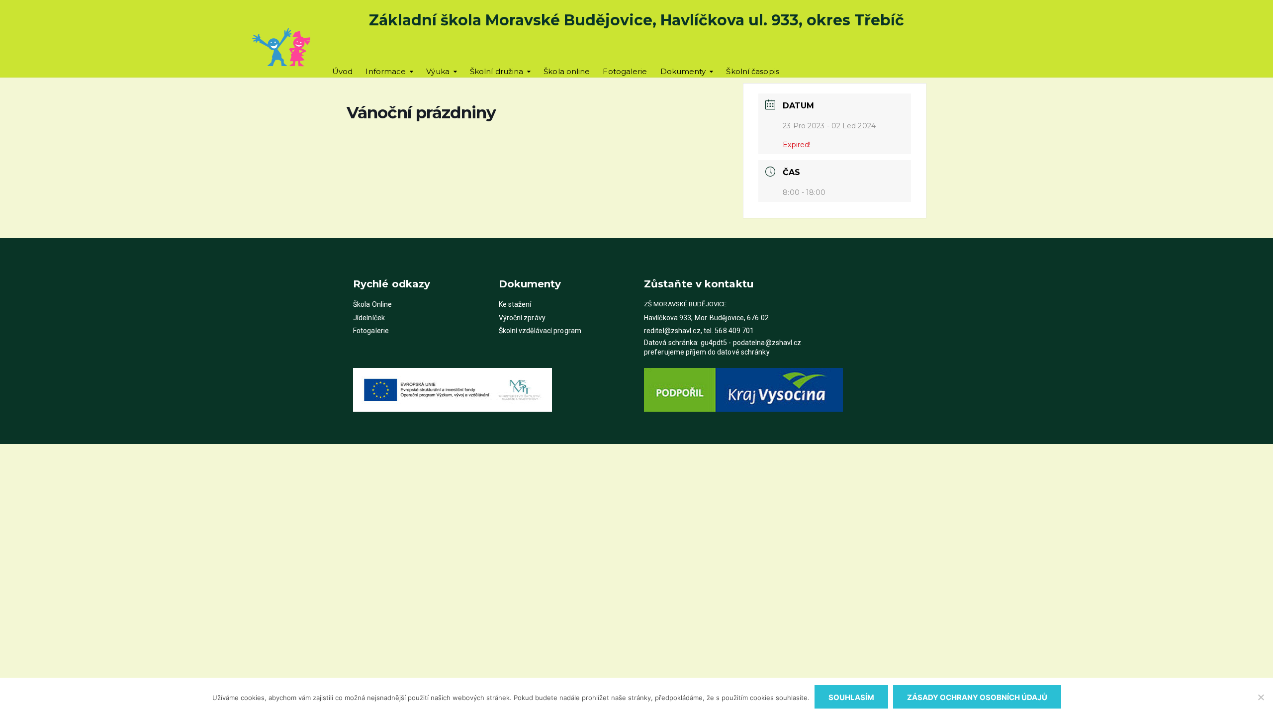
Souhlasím (851, 697)
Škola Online (372, 304)
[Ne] (1261, 697)
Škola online (567, 71)
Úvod (342, 71)
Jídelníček (369, 318)
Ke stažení (515, 304)
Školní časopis (752, 71)
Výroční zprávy (522, 318)
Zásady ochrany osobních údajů (977, 697)
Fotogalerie (625, 71)
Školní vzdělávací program (540, 331)
